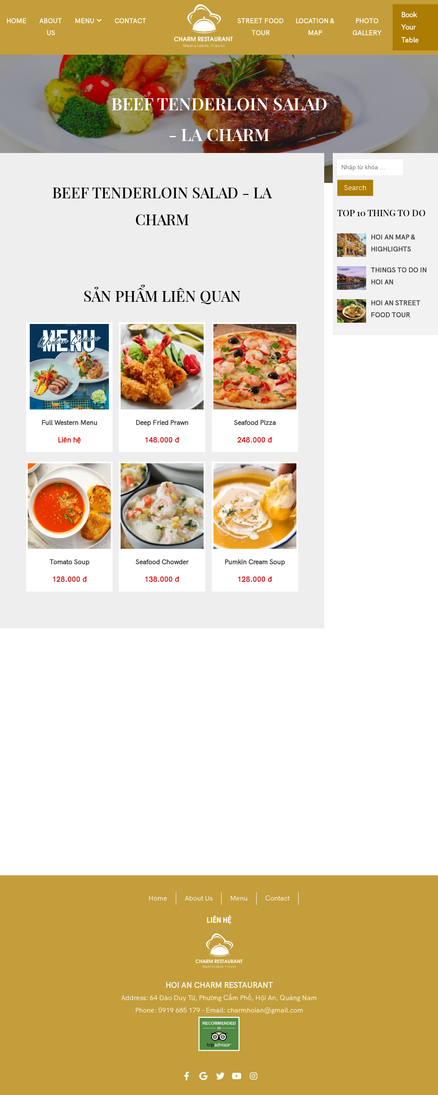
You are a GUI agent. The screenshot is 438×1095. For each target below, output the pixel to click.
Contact (130, 21)
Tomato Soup (69, 562)
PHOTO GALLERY (367, 27)
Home (16, 21)
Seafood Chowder (162, 562)
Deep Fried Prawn (162, 422)
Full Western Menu (69, 422)
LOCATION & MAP (315, 27)
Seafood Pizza (255, 422)
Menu (85, 21)
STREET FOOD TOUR (260, 27)
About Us (50, 27)
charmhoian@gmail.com (265, 1010)
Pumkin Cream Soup (255, 562)
